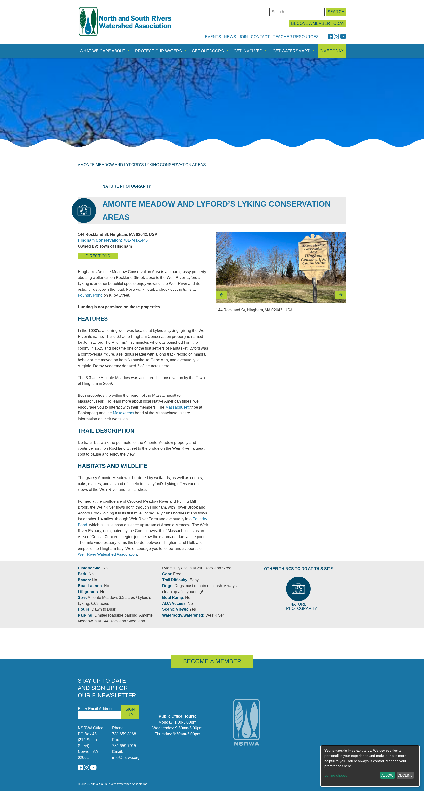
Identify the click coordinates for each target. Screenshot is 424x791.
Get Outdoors (208, 51)
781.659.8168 (124, 734)
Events (213, 37)
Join (243, 37)
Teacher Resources (296, 37)
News (230, 37)
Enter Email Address (95, 709)
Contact (260, 37)
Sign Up (130, 712)
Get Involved (248, 51)
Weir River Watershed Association (107, 554)
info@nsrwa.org (126, 757)
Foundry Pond (90, 295)
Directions (98, 256)
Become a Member (212, 661)
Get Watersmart (291, 51)
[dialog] (370, 766)
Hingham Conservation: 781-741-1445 (113, 240)
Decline (405, 775)
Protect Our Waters (158, 51)
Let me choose (335, 775)
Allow (387, 775)
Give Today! (332, 51)
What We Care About (102, 51)
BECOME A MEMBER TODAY (317, 23)
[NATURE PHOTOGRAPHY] (298, 589)
